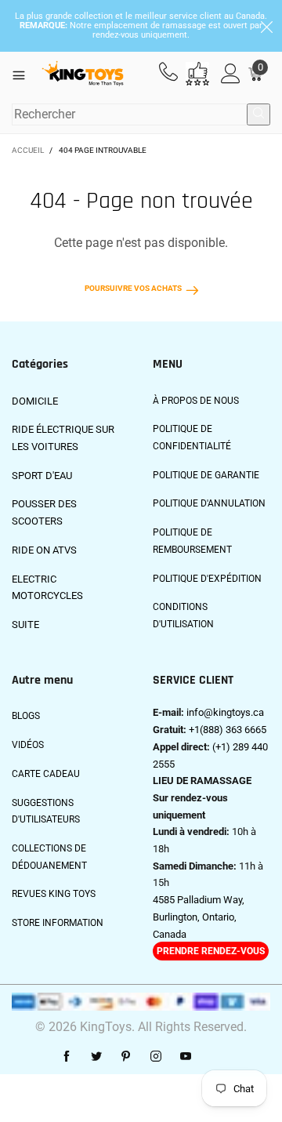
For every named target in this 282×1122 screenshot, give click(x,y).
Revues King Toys (54, 893)
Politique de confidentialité (192, 437)
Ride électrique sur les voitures (63, 437)
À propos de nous (196, 400)
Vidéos (28, 744)
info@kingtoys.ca (225, 712)
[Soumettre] (258, 114)
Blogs (26, 715)
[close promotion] (266, 26)
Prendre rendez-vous (211, 951)
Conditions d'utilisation (183, 615)
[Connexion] (230, 74)
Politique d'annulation (209, 503)
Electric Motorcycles (47, 587)
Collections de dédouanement (49, 857)
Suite (25, 624)
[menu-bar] (25, 73)
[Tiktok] (215, 1057)
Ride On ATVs (44, 550)
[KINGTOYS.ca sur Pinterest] (126, 1057)
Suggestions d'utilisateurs (46, 811)
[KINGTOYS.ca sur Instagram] (155, 1057)
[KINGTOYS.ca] (83, 74)
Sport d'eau (42, 475)
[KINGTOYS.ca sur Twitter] (96, 1057)
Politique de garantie (206, 475)
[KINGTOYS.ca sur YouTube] (185, 1057)
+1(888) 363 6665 (227, 729)
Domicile (35, 401)
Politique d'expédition (207, 578)
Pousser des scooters (44, 512)
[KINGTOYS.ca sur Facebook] (66, 1057)
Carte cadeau (46, 773)
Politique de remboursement (192, 541)
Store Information (57, 922)
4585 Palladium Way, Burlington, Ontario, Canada (198, 916)
